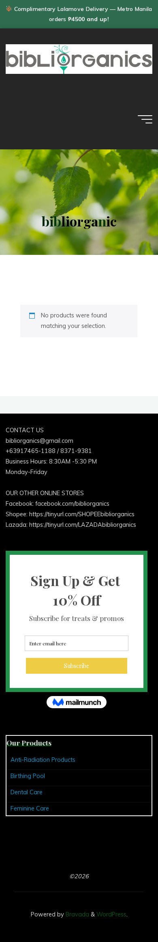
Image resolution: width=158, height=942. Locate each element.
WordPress (111, 914)
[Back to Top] (126, 910)
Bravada (76, 914)
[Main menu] (145, 119)
